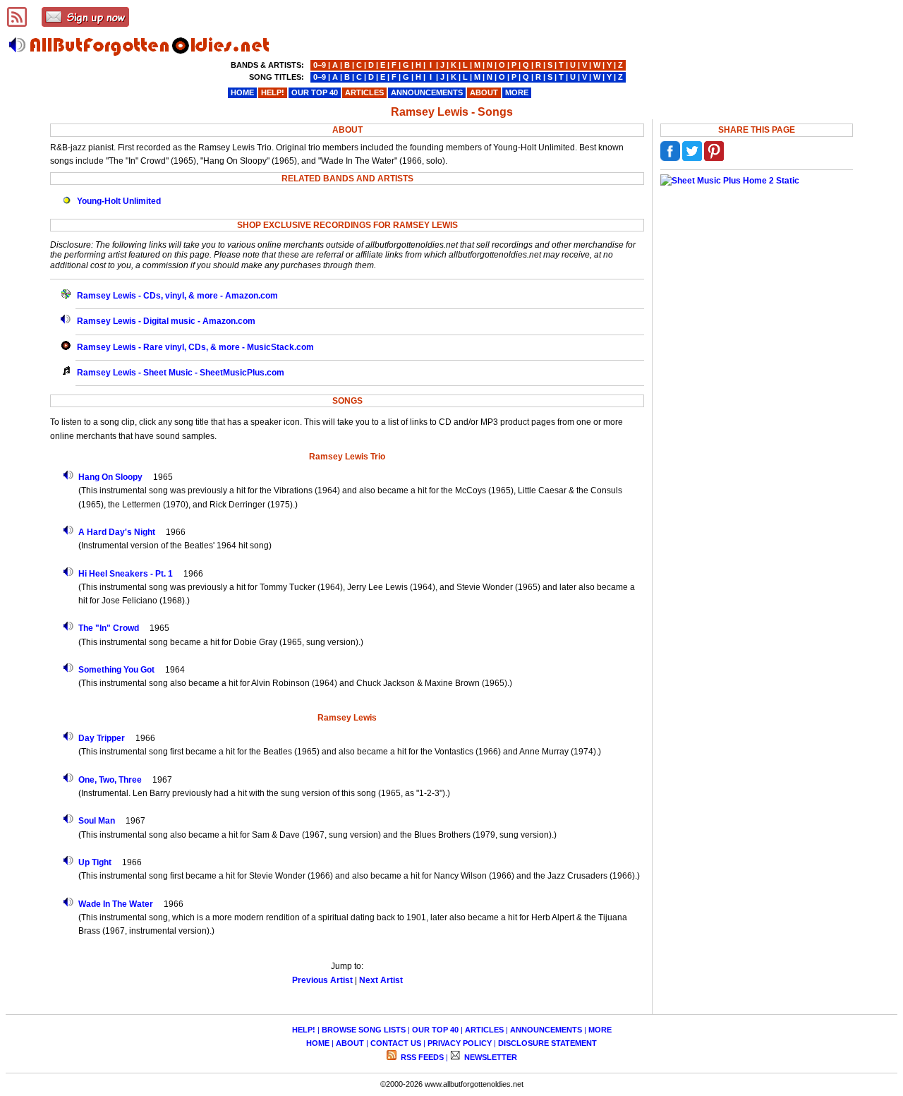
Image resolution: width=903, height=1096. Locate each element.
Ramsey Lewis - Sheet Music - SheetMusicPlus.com (180, 373)
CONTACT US (395, 1043)
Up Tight (94, 862)
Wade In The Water (115, 904)
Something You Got (116, 670)
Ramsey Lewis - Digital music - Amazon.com (166, 321)
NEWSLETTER (489, 1057)
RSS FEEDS (421, 1057)
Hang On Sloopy (110, 477)
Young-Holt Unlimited (119, 201)
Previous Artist (322, 980)
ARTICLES (484, 1029)
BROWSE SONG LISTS (364, 1029)
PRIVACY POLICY (460, 1043)
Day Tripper (101, 738)
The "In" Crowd (108, 628)
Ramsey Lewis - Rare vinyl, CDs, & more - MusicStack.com (195, 347)
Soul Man (96, 821)
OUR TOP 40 (435, 1029)
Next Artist (381, 980)
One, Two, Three (110, 780)
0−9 (319, 65)
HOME (317, 1043)
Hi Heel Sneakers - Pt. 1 (125, 574)
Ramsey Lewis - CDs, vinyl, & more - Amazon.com (177, 296)
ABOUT (350, 1043)
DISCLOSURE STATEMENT (547, 1043)
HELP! (303, 1029)
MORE (600, 1029)
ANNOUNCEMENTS (546, 1029)
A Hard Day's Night (116, 532)
